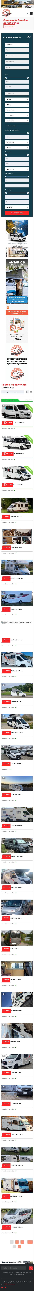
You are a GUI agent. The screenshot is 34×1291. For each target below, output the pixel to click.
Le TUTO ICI (8, 26)
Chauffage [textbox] (10, 207)
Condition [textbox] (9, 45)
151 (19, 1247)
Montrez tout (28, 400)
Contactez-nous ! (19, 1275)
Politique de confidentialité (23, 1272)
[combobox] (17, 45)
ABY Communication (9, 1284)
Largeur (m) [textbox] (10, 142)
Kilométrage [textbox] (10, 169)
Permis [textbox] (9, 147)
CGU (11, 1275)
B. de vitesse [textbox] (10, 115)
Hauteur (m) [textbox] (10, 120)
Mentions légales (8, 1272)
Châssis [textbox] (9, 105)
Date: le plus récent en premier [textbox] (11, 392)
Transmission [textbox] (11, 110)
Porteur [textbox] (9, 99)
